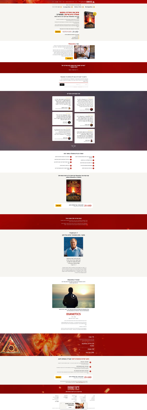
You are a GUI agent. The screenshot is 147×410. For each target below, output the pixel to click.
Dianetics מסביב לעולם (92, 400)
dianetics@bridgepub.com (80, 382)
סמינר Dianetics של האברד (74, 396)
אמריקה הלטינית (75, 404)
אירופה (76, 403)
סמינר (63, 1)
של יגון (93, 399)
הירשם (62, 84)
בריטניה (76, 405)
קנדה (76, 402)
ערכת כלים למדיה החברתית (65, 397)
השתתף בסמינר (75, 397)
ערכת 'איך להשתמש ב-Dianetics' (70, 1)
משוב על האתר (56, 398)
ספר (76, 1)
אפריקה (76, 400)
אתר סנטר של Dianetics (55, 399)
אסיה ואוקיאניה (75, 401)
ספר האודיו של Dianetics (83, 398)
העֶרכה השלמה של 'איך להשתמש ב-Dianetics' (83, 400)
